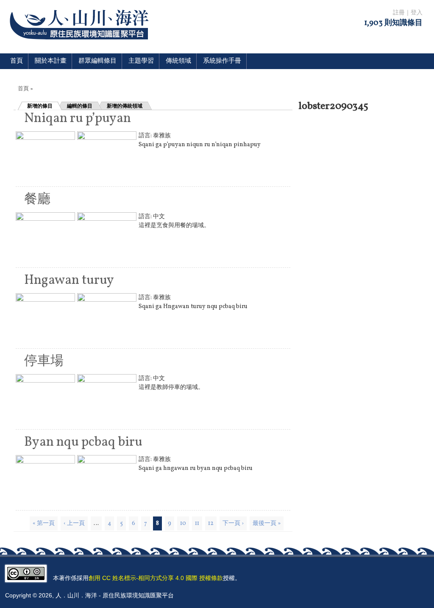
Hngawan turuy (69, 280)
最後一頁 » (267, 523)
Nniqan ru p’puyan (77, 118)
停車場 (44, 361)
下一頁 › (233, 523)
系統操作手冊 (222, 61)
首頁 (16, 61)
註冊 (399, 13)
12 (211, 523)
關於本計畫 (51, 61)
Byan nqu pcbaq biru (83, 442)
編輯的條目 (79, 106)
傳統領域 (178, 61)
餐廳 (37, 199)
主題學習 (141, 61)
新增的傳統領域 (124, 106)
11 (197, 523)
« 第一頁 (44, 523)
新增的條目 (40, 106)
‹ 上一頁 (74, 523)
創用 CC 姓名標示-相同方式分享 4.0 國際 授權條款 (156, 578)
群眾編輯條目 (97, 61)
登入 (417, 13)
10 (183, 523)
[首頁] (80, 45)
